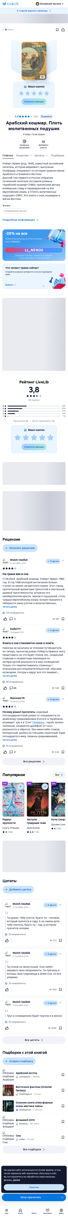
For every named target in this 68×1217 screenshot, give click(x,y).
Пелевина (38, 722)
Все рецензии (32, 761)
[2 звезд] (27, 93)
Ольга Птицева (11, 828)
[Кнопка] (20, 786)
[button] (34, 61)
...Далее (16, 1180)
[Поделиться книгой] (62, 30)
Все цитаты (32, 1040)
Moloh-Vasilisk (19, 560)
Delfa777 (15, 629)
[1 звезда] (21, 93)
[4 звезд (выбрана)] (28, 116)
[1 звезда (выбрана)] (20, 116)
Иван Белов (33, 828)
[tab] (8, 156)
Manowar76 (17, 698)
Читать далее (10, 606)
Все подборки (32, 1149)
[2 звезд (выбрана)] (23, 116)
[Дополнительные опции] (62, 1197)
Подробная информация (19, 219)
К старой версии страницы (32, 10)
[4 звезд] (40, 93)
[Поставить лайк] (5, 619)
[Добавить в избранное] (57, 30)
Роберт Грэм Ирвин (34, 134)
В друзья (54, 561)
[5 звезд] (46, 93)
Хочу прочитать (30, 1197)
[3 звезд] (34, 93)
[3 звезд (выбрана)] (26, 116)
